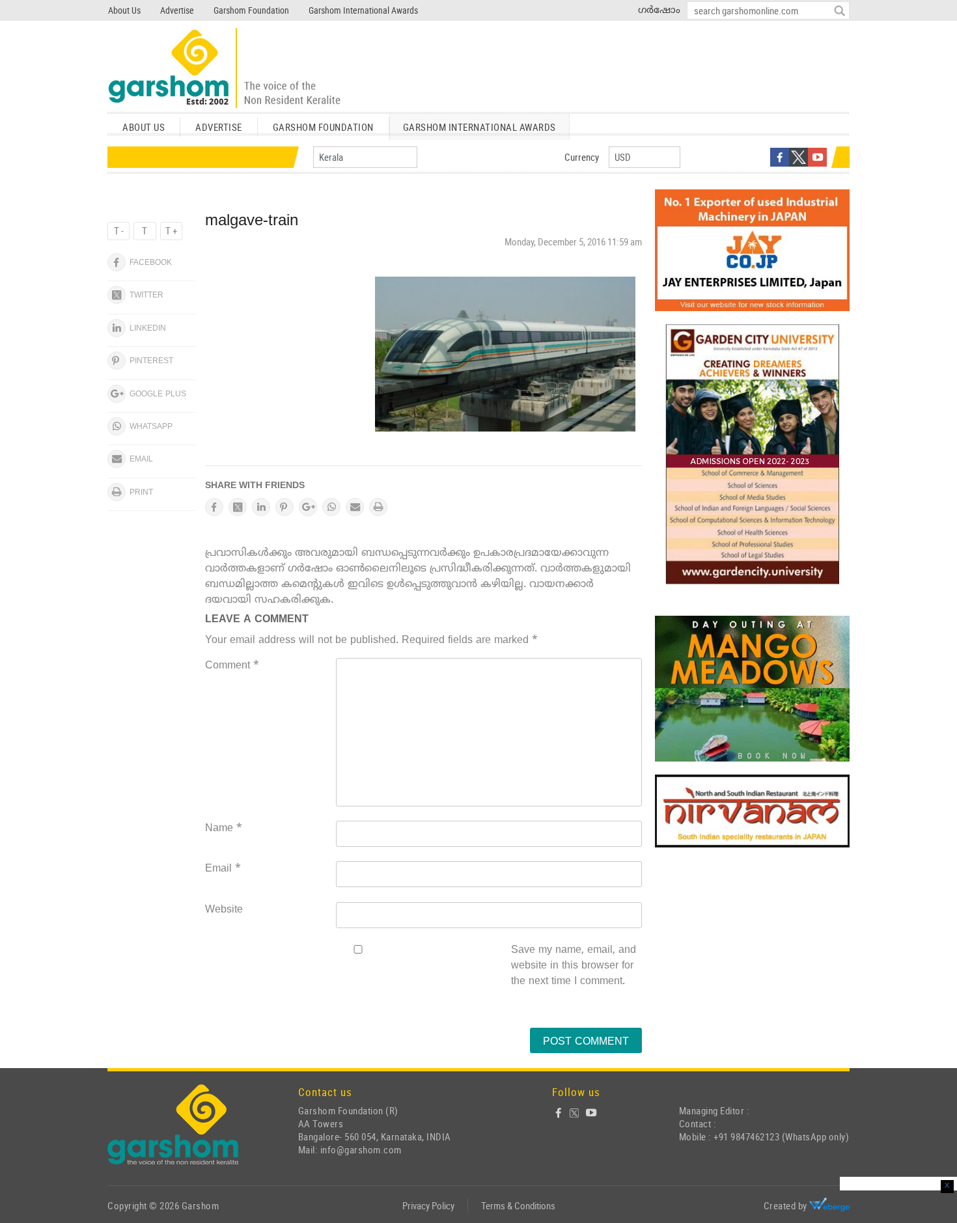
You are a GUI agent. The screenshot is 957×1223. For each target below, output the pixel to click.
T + (171, 230)
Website (224, 909)
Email (223, 868)
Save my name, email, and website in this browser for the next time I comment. (573, 966)
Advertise (177, 10)
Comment (232, 665)
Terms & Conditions (518, 1205)
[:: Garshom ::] (224, 68)
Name (223, 828)
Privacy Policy (428, 1205)
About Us (124, 10)
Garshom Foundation (251, 10)
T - (119, 230)
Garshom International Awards (363, 10)
